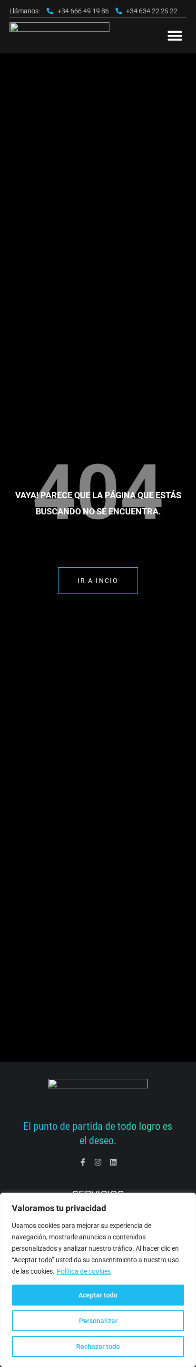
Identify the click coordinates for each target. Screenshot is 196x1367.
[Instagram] (98, 1162)
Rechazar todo (98, 1346)
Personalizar (98, 1321)
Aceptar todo (98, 1295)
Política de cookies (84, 1271)
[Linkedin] (113, 1162)
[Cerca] (186, 1200)
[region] (98, 1280)
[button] (174, 36)
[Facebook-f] (82, 1162)
